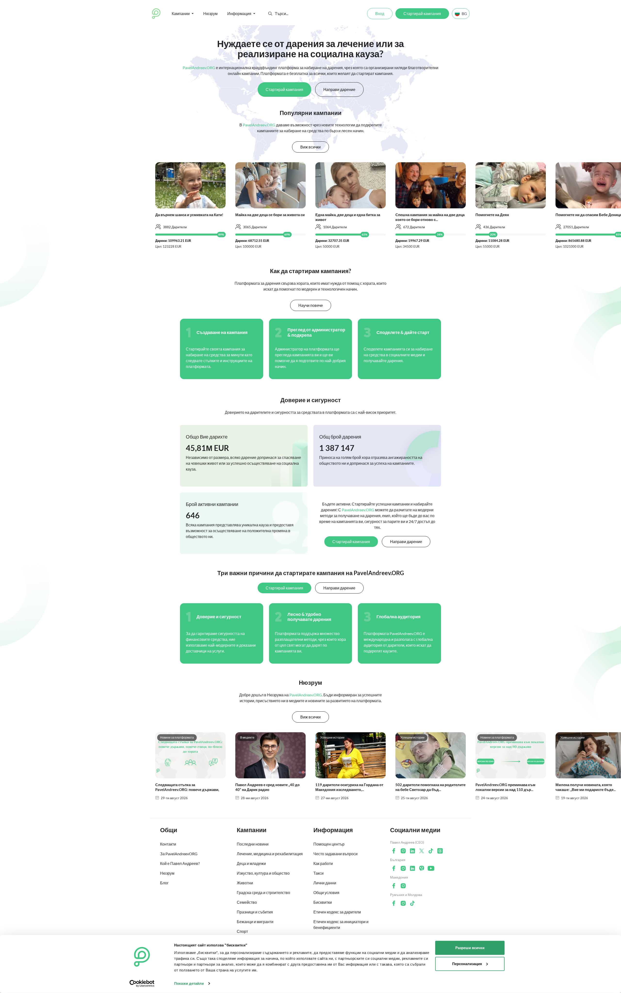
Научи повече (310, 305)
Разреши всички (469, 948)
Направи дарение (339, 89)
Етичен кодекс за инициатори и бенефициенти (340, 924)
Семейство (247, 902)
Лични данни (324, 882)
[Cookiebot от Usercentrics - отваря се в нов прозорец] (142, 983)
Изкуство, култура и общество (263, 873)
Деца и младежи (251, 863)
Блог (164, 882)
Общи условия (326, 892)
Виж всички (310, 147)
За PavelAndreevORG (178, 853)
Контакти (168, 844)
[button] (270, 13)
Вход (379, 13)
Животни (245, 882)
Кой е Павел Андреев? (180, 863)
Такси (318, 873)
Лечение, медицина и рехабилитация (270, 853)
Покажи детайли (189, 983)
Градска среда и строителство (263, 892)
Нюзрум (210, 13)
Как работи (323, 863)
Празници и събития (255, 912)
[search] (292, 13)
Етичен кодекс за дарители (337, 912)
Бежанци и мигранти (255, 921)
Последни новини (253, 844)
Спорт (242, 931)
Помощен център (328, 844)
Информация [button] (239, 13)
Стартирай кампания (422, 13)
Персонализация (467, 963)
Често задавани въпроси (335, 853)
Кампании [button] (181, 13)
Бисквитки (322, 902)
